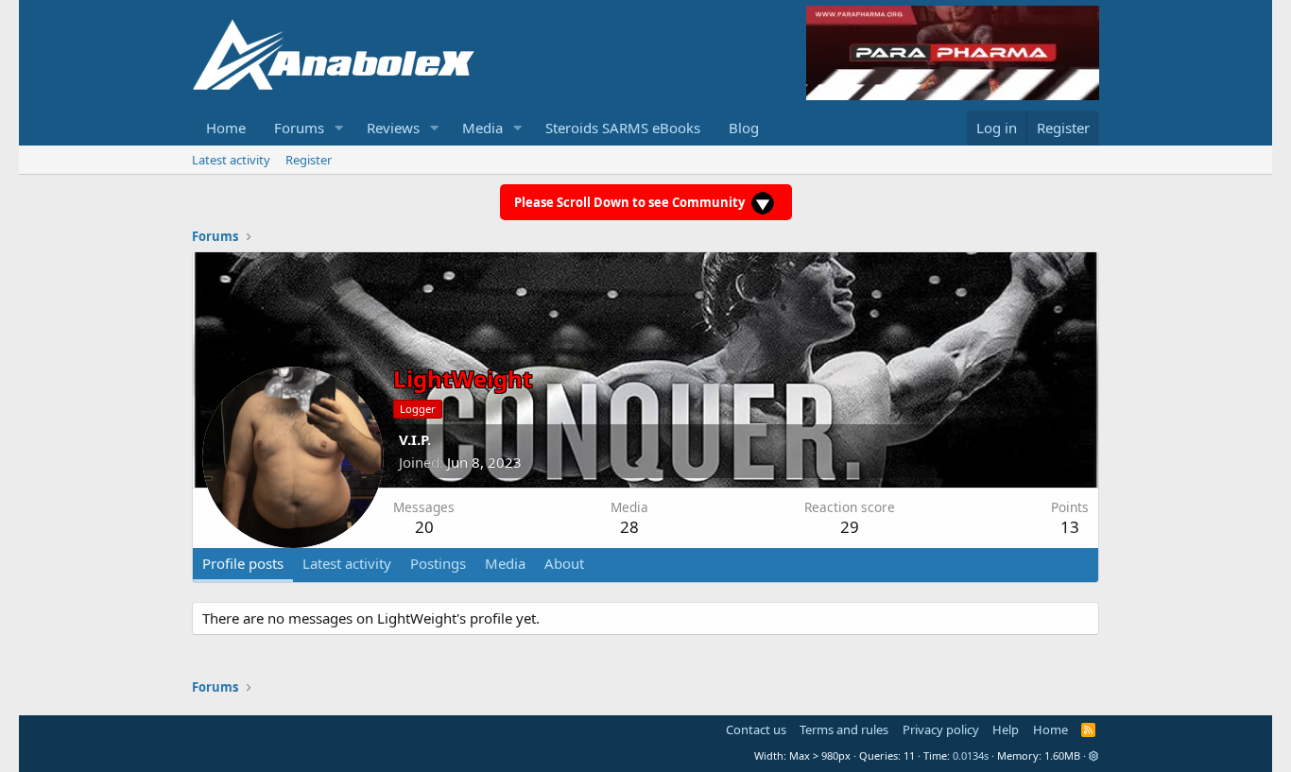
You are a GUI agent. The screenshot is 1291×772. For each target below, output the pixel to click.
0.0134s (971, 755)
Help (1005, 729)
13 (1069, 527)
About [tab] (564, 563)
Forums (299, 127)
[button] (339, 128)
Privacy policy (941, 729)
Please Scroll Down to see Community (631, 202)
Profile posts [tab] (243, 563)
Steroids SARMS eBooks (622, 127)
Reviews (393, 127)
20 (424, 527)
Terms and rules (844, 729)
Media (482, 127)
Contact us (756, 729)
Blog (744, 127)
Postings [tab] (438, 563)
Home (226, 127)
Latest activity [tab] (346, 563)
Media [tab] (505, 563)
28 (629, 527)
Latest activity (231, 159)
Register (308, 159)
